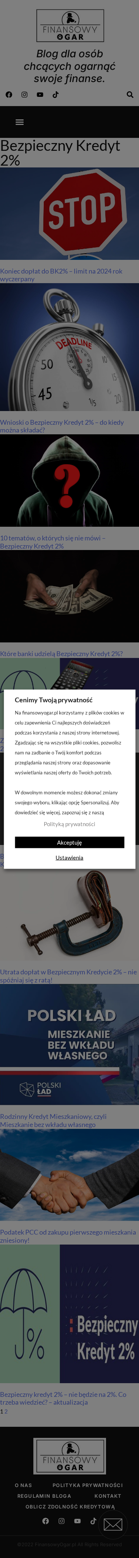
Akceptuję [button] (69, 842)
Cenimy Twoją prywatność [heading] (54, 699)
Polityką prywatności (69, 823)
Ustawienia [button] (69, 857)
